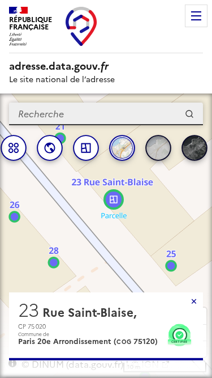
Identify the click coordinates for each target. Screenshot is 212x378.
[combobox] (106, 114)
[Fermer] (194, 301)
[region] (106, 236)
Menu (196, 16)
